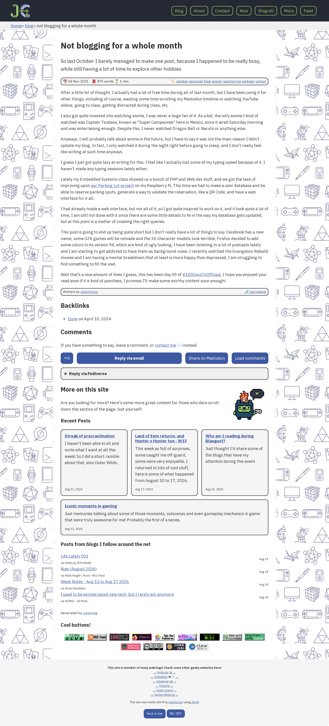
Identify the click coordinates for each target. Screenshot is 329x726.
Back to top (154, 713)
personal (196, 81)
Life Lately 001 (74, 556)
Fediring (162, 672)
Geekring (162, 681)
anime (217, 81)
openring (90, 613)
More (289, 10)
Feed (308, 10)
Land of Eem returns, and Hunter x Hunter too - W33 (161, 438)
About (199, 10)
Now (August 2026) (79, 568)
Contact (222, 10)
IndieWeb (161, 677)
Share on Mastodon (207, 358)
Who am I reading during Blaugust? (229, 438)
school (261, 81)
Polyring (164, 686)
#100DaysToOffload (201, 274)
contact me (165, 345)
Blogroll (266, 10)
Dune (73, 318)
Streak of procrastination (90, 436)
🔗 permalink (255, 291)
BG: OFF (176, 713)
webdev (248, 81)
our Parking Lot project (112, 185)
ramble (182, 81)
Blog (179, 10)
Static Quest (164, 690)
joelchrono (89, 291)
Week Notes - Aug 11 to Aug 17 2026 (95, 581)
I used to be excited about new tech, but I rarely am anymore (117, 594)
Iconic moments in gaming (91, 506)
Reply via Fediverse (88, 373)
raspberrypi (231, 81)
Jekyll (195, 702)
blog (29, 25)
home (16, 25)
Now (244, 10)
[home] (20, 11)
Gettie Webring (164, 695)
